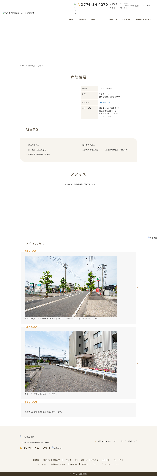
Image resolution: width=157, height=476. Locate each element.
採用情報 (74, 464)
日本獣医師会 (33, 145)
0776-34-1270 (94, 4)
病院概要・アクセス (144, 19)
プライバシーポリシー (110, 464)
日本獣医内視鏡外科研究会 (39, 154)
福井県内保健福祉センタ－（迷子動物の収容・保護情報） (105, 150)
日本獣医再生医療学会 (37, 150)
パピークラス (112, 19)
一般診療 (67, 460)
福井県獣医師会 (88, 145)
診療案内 (57, 460)
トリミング (126, 19)
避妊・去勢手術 (81, 460)
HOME (72, 19)
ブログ (94, 464)
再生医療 (105, 460)
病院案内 (83, 19)
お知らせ (84, 464)
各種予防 (94, 460)
